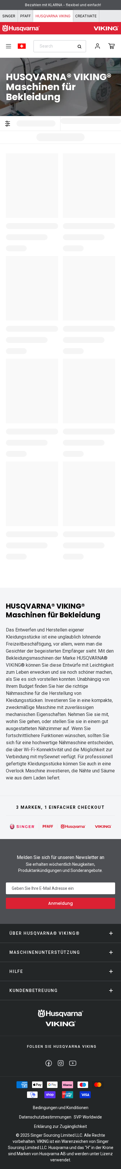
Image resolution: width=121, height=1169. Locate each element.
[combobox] (59, 46)
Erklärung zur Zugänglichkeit (60, 1126)
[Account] (97, 46)
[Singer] (22, 826)
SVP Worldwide (88, 1117)
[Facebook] (48, 1063)
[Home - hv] (21, 28)
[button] (111, 46)
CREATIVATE (86, 16)
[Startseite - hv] (60, 1018)
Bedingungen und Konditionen (60, 1107)
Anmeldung (60, 903)
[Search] (81, 46)
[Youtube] (73, 1063)
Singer (8, 16)
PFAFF (25, 16)
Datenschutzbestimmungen (45, 1117)
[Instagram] (60, 1063)
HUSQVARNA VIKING (53, 16)
